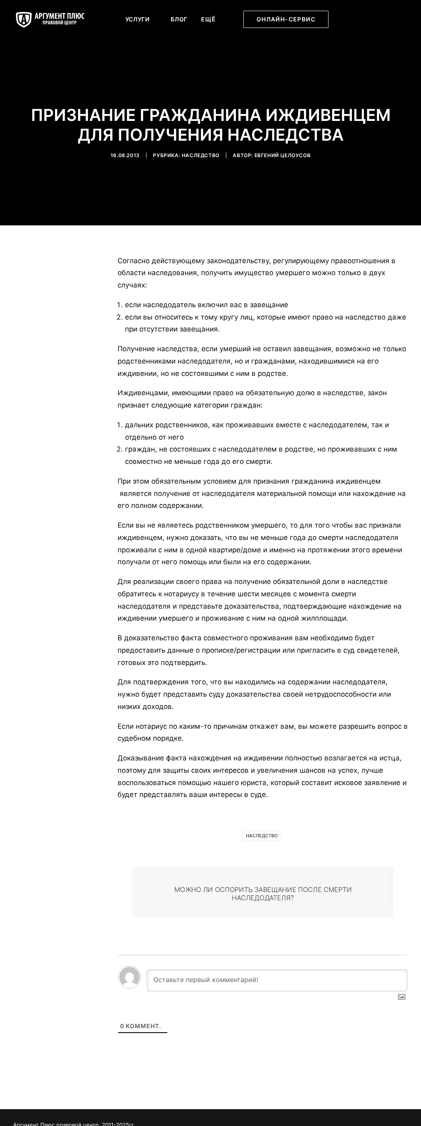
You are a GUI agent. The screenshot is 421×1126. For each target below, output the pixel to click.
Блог (179, 19)
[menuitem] (141, 19)
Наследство (201, 155)
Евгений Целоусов (282, 155)
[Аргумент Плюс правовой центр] (54, 19)
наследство (262, 836)
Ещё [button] (208, 19)
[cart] (402, 19)
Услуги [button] (137, 19)
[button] (352, 19)
